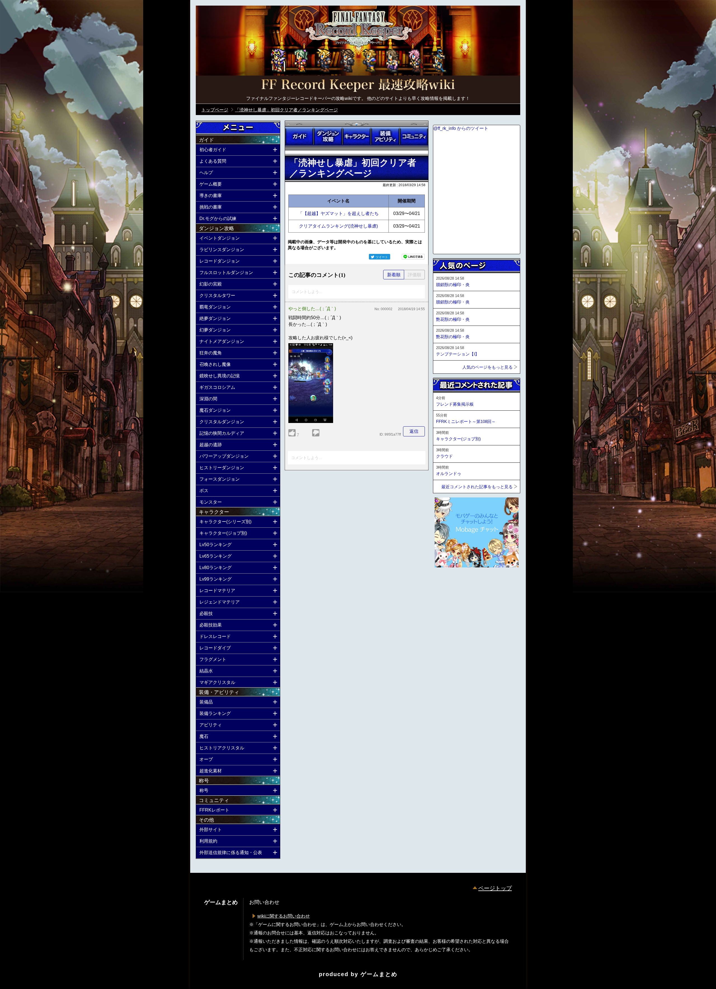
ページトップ (495, 888)
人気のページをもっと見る (487, 367)
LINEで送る (413, 256)
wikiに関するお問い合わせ (283, 916)
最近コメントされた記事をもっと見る (477, 486)
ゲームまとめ (379, 974)
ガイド (299, 136)
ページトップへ (446, 582)
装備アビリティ (385, 136)
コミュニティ (414, 136)
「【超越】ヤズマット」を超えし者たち (338, 213)
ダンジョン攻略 (328, 136)
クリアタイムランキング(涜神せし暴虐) (338, 226)
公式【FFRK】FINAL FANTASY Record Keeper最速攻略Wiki (358, 85)
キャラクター (356, 136)
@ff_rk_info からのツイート (460, 128)
